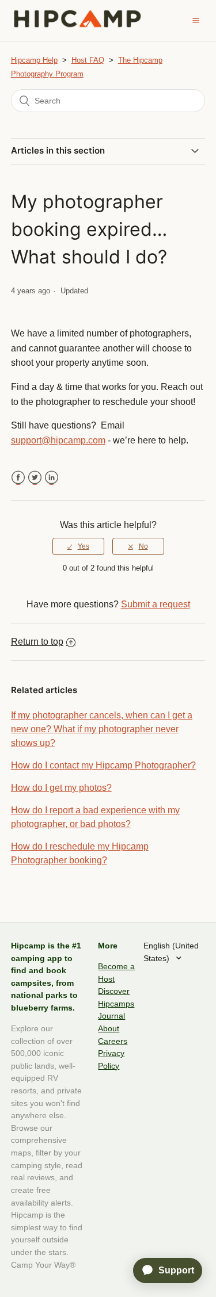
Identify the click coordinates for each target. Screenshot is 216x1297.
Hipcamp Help (34, 60)
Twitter (35, 477)
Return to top (37, 641)
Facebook (18, 477)
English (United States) (171, 952)
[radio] (78, 546)
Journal (111, 1015)
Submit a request (155, 604)
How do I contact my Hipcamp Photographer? (103, 765)
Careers (112, 1041)
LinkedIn (51, 477)
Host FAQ (87, 60)
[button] (195, 20)
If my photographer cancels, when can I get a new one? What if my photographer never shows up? (101, 729)
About (108, 1028)
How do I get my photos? (61, 788)
